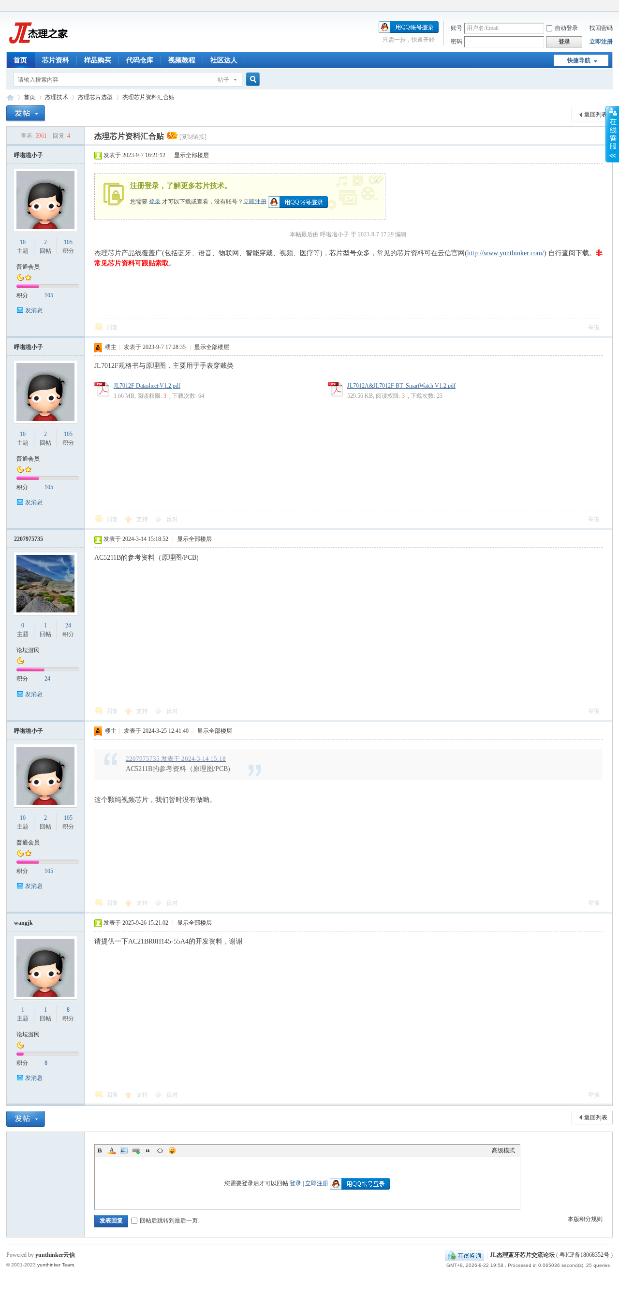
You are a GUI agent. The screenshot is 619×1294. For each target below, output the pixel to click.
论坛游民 (28, 650)
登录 (155, 201)
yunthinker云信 (55, 1254)
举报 (594, 327)
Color (112, 1150)
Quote (148, 1150)
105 (68, 242)
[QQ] (464, 1254)
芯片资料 (55, 60)
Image (124, 1150)
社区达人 (223, 60)
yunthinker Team (55, 1264)
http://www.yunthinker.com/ (505, 253)
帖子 (223, 79)
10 (23, 242)
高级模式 (503, 1150)
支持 (142, 519)
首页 (20, 60)
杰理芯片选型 (95, 97)
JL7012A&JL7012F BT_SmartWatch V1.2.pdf (401, 385)
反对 (172, 519)
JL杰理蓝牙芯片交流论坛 (10, 97)
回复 (112, 327)
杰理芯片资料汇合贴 (148, 97)
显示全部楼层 (191, 155)
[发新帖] (25, 113)
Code (160, 1150)
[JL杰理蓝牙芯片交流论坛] (37, 46)
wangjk (23, 922)
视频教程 (181, 60)
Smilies (172, 1150)
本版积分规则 (585, 1219)
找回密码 (601, 28)
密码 (456, 41)
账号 (456, 28)
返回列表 (595, 114)
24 (68, 625)
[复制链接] (192, 136)
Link (136, 1150)
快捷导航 (578, 60)
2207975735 (28, 539)
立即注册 (601, 41)
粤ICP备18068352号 (584, 1254)
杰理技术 (56, 97)
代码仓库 (139, 60)
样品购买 (97, 60)
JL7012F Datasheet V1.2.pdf (147, 385)
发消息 (34, 310)
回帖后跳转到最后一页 (169, 1220)
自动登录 (566, 28)
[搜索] (251, 79)
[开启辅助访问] (610, 6)
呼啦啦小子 (28, 155)
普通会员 (28, 266)
